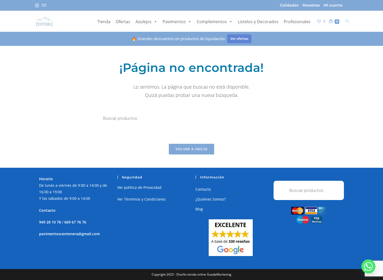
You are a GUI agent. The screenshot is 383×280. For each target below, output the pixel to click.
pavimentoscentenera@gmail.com (69, 233)
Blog (199, 209)
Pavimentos (174, 21)
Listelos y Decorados (258, 21)
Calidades (289, 5)
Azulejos (143, 21)
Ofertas (123, 21)
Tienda (103, 21)
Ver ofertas (239, 38)
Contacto (203, 189)
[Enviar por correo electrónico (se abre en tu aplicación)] (44, 5)
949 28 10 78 (50, 222)
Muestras (311, 5)
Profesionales (297, 21)
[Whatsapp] (368, 266)
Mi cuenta (333, 5)
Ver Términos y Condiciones (141, 199)
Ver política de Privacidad (139, 187)
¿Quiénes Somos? (210, 199)
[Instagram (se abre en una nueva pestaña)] (37, 5)
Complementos (212, 21)
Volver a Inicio (192, 149)
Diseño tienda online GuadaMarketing (203, 274)
